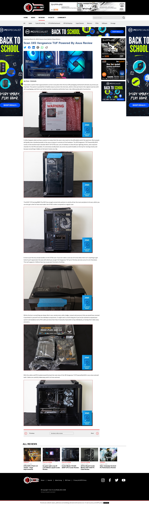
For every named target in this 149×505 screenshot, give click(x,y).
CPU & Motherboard (54, 22)
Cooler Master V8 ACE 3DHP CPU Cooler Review (70, 465)
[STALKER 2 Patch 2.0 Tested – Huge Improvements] (32, 453)
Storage (113, 22)
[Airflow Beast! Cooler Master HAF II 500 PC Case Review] (89, 453)
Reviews (42, 16)
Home (26, 16)
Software (104, 22)
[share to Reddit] (46, 46)
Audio (30, 22)
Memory (89, 22)
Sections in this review (57, 432)
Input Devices (80, 22)
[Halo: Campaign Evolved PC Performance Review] (108, 453)
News (33, 16)
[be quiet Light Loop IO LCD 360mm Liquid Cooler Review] (51, 453)
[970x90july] (74, 30)
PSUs (96, 22)
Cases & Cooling (40, 22)
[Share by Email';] (38, 46)
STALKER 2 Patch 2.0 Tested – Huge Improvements (31, 466)
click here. (106, 503)
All (24, 22)
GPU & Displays (67, 22)
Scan (45, 38)
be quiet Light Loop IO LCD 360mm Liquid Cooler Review (51, 466)
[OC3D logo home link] (34, 6)
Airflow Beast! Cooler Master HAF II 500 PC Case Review (88, 466)
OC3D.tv (51, 16)
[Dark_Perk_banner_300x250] (113, 68)
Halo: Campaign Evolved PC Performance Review (108, 465)
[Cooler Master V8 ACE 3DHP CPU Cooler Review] (70, 453)
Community (62, 16)
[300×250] (113, 90)
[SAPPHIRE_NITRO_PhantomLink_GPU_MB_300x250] (113, 47)
